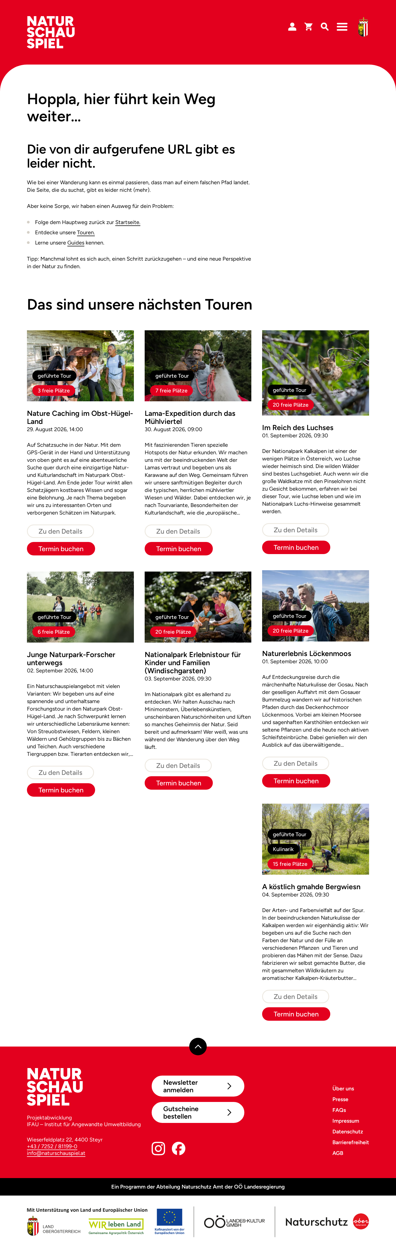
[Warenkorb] (308, 27)
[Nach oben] (198, 1046)
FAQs (339, 1110)
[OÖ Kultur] (234, 1221)
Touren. (86, 232)
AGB (337, 1153)
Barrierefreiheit (350, 1142)
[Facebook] (178, 1149)
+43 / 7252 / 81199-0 (52, 1146)
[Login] (292, 27)
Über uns (343, 1088)
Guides (75, 242)
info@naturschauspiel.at (56, 1153)
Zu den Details (60, 531)
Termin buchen (61, 549)
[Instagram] (158, 1149)
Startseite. (127, 222)
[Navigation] (342, 27)
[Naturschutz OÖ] (326, 1221)
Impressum (345, 1121)
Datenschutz (347, 1131)
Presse (340, 1099)
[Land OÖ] (105, 1221)
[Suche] (325, 27)
